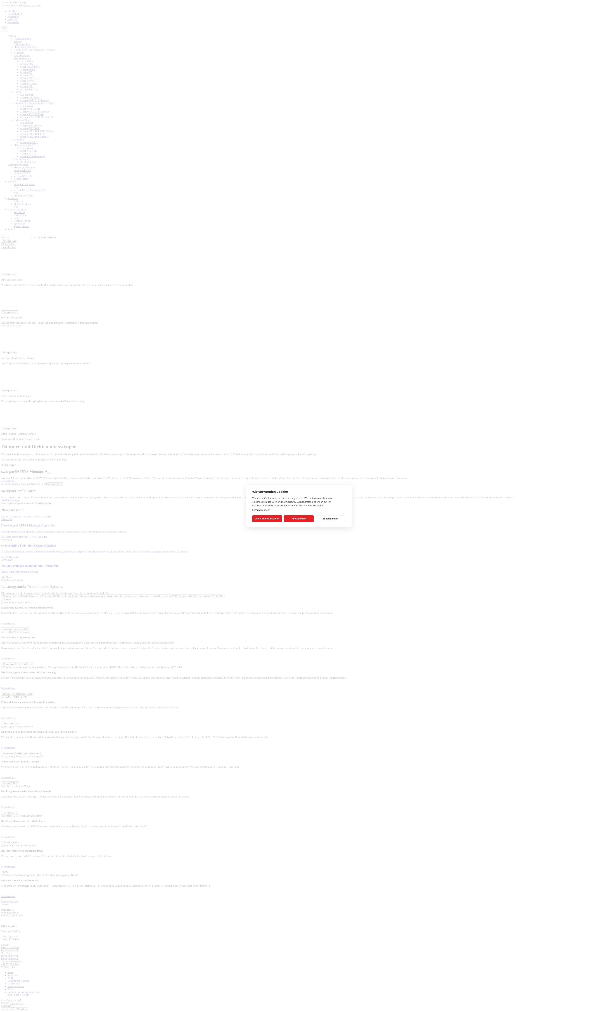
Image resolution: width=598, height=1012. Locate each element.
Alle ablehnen (299, 518)
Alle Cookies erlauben (267, 518)
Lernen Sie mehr (261, 509)
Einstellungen (330, 518)
